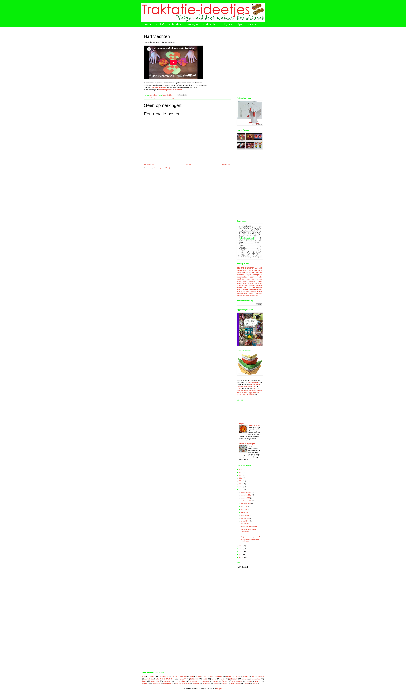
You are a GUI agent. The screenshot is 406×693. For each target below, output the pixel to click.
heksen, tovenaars (248, 395)
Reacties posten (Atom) (162, 168)
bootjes (239, 287)
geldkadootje (241, 291)
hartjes (152, 98)
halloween (241, 273)
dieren (239, 270)
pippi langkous (248, 283)
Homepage (187, 164)
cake (253, 287)
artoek (254, 270)
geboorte (239, 295)
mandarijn (259, 285)
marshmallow (242, 277)
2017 (241, 484)
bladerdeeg (259, 293)
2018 (241, 481)
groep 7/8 (246, 287)
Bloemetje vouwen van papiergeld (248, 530)
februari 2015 (245, 518)
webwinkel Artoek (253, 382)
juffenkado (157, 98)
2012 (241, 551)
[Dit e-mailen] (178, 95)
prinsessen (252, 390)
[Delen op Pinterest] (186, 95)
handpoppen (252, 386)
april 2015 (244, 512)
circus (239, 395)
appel (245, 281)
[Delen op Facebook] (184, 95)
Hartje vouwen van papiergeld (251, 537)
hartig (245, 270)
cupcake (259, 277)
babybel (251, 293)
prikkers (259, 273)
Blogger (218, 689)
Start (148, 24)
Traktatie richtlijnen (217, 24)
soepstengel (254, 295)
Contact (251, 24)
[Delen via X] (182, 95)
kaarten (239, 388)
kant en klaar (250, 285)
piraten (239, 281)
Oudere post (226, 164)
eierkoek (259, 289)
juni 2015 (244, 506)
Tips (239, 24)
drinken (245, 295)
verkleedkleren (255, 384)
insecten (259, 279)
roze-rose (250, 279)
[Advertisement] (249, 62)
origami (239, 283)
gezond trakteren (245, 268)
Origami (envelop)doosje (249, 526)
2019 (241, 478)
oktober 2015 (245, 498)
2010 (241, 557)
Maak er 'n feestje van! (247, 443)
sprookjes (256, 388)
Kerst (163, 98)
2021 (241, 472)
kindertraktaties (242, 386)
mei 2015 (244, 509)
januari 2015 (245, 521)
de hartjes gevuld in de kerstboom (170, 90)
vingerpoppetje (242, 293)
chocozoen (252, 281)
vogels (248, 275)
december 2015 (246, 492)
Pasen (251, 277)
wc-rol (249, 295)
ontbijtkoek (252, 289)
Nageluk (242, 423)
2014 (241, 546)
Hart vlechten (245, 523)
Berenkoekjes (245, 534)
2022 (241, 469)
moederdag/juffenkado (158, 87)
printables (241, 275)
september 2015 (246, 501)
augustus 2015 (246, 503)
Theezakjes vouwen (254, 445)
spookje (245, 289)
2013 (241, 548)
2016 (241, 487)
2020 (241, 475)
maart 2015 (245, 515)
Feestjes (192, 24)
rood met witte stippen (254, 291)
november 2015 (246, 495)
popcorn (175, 98)
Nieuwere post (149, 164)
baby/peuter (257, 275)
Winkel (160, 24)
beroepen (245, 393)
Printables (176, 24)
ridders (245, 390)
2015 (241, 489)
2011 (241, 554)
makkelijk (258, 268)
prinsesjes (258, 283)
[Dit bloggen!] (180, 95)
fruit (249, 270)
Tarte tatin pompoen (254, 425)
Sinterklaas (240, 285)
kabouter (259, 287)
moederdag (169, 98)
